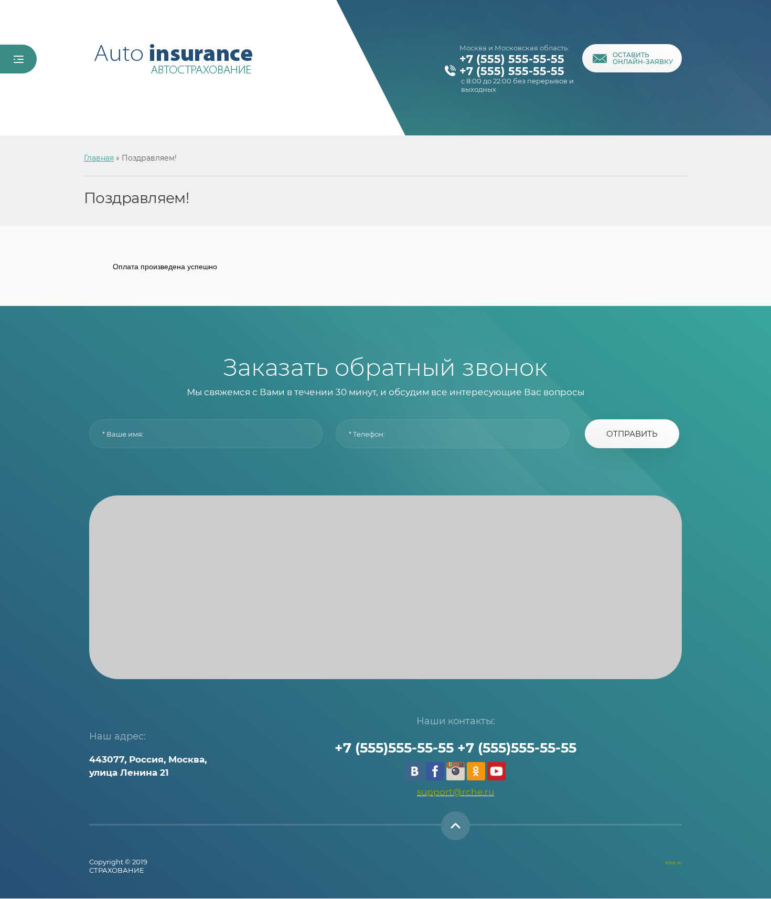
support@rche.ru (455, 792)
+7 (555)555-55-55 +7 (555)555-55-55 (455, 747)
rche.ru (673, 862)
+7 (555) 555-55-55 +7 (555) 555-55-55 (511, 65)
